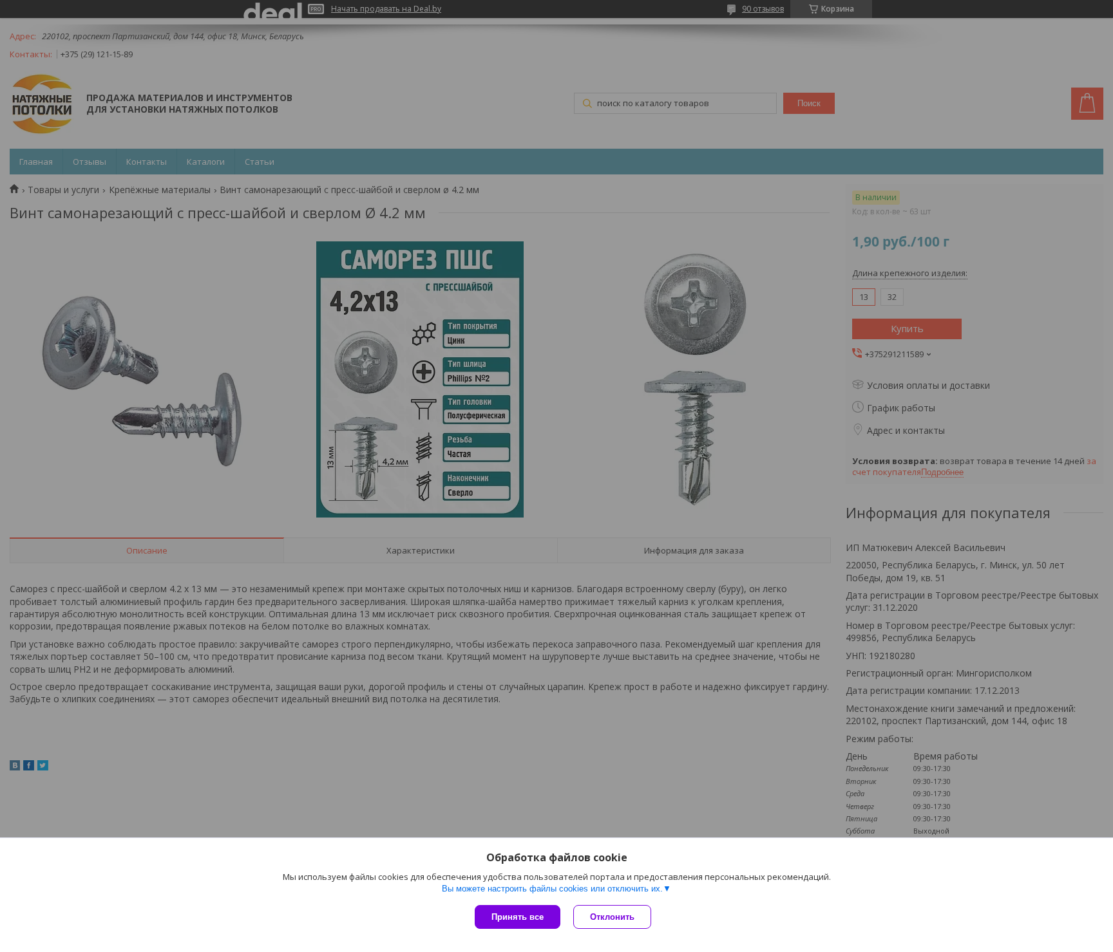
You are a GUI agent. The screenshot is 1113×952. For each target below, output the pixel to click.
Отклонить (612, 917)
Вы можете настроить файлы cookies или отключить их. (552, 888)
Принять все (517, 917)
